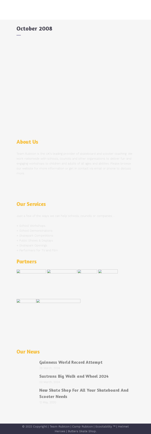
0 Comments (52, 102)
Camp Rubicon (82, 426)
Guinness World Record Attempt (70, 362)
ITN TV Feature (32, 48)
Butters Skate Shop (82, 431)
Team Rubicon (60, 426)
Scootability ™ (105, 426)
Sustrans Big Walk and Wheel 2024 (74, 376)
